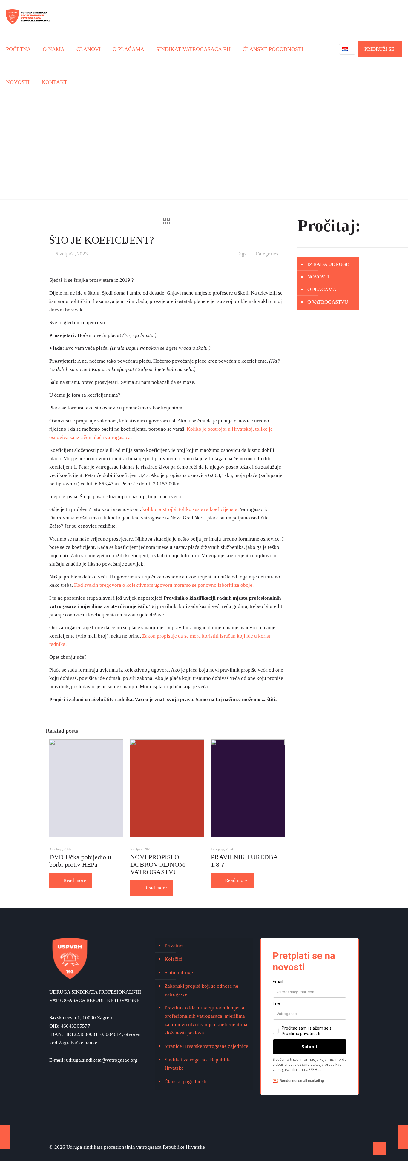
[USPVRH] (28, 16)
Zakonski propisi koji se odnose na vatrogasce (201, 990)
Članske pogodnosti (186, 1081)
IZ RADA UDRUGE (328, 264)
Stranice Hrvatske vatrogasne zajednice (206, 1046)
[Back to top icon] (379, 1148)
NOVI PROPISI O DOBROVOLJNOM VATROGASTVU (157, 864)
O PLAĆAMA (321, 289)
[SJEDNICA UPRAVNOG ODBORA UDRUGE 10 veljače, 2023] (403, 1137)
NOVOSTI (318, 277)
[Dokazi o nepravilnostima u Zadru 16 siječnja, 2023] (5, 1137)
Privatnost (175, 945)
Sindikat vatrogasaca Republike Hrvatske (198, 1064)
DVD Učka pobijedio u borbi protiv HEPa (80, 860)
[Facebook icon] (350, 1147)
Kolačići (173, 959)
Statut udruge (179, 972)
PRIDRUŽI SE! (380, 49)
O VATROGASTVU (327, 302)
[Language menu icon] (347, 49)
